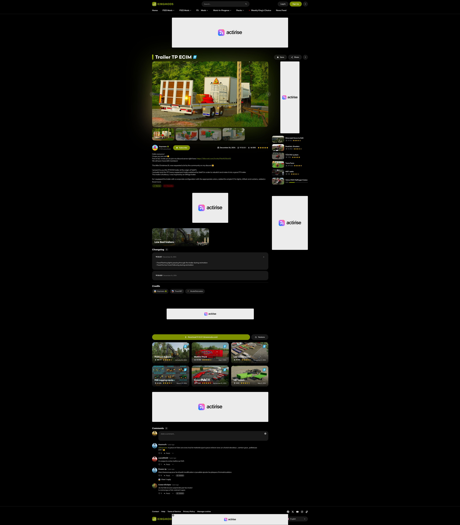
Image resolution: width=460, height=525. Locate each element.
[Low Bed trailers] (202, 241)
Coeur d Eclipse (164, 485)
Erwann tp (162, 469)
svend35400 (163, 458)
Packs (239, 10)
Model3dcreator (196, 291)
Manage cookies (204, 512)
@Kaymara (162, 448)
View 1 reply (166, 480)
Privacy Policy (189, 511)
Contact (155, 511)
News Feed (281, 10)
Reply (168, 453)
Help (163, 511)
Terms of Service (174, 511)
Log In (283, 4)
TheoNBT (178, 291)
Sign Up (296, 4)
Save (282, 57)
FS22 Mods (184, 10)
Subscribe (183, 148)
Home (155, 10)
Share (296, 57)
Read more (156, 182)
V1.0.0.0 (166, 275)
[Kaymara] (155, 148)
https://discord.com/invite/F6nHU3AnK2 (214, 159)
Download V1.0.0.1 (203, 337)
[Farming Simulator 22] (195, 57)
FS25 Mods (167, 10)
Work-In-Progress (221, 10)
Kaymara (163, 147)
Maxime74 (162, 445)
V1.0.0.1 (166, 257)
